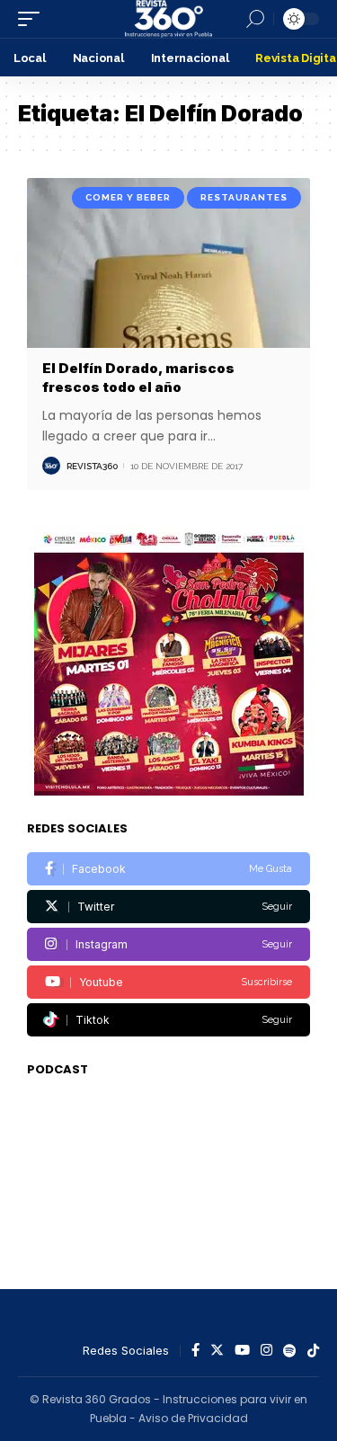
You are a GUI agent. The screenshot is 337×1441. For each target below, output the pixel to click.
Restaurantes (244, 197)
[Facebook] (168, 868)
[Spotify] (290, 1351)
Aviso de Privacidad (193, 1418)
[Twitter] (168, 906)
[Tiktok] (168, 1019)
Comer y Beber (128, 197)
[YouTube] (242, 1351)
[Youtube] (168, 982)
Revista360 (92, 466)
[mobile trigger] (33, 19)
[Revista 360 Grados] (168, 19)
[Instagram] (168, 944)
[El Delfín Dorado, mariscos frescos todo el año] (168, 263)
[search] (255, 19)
